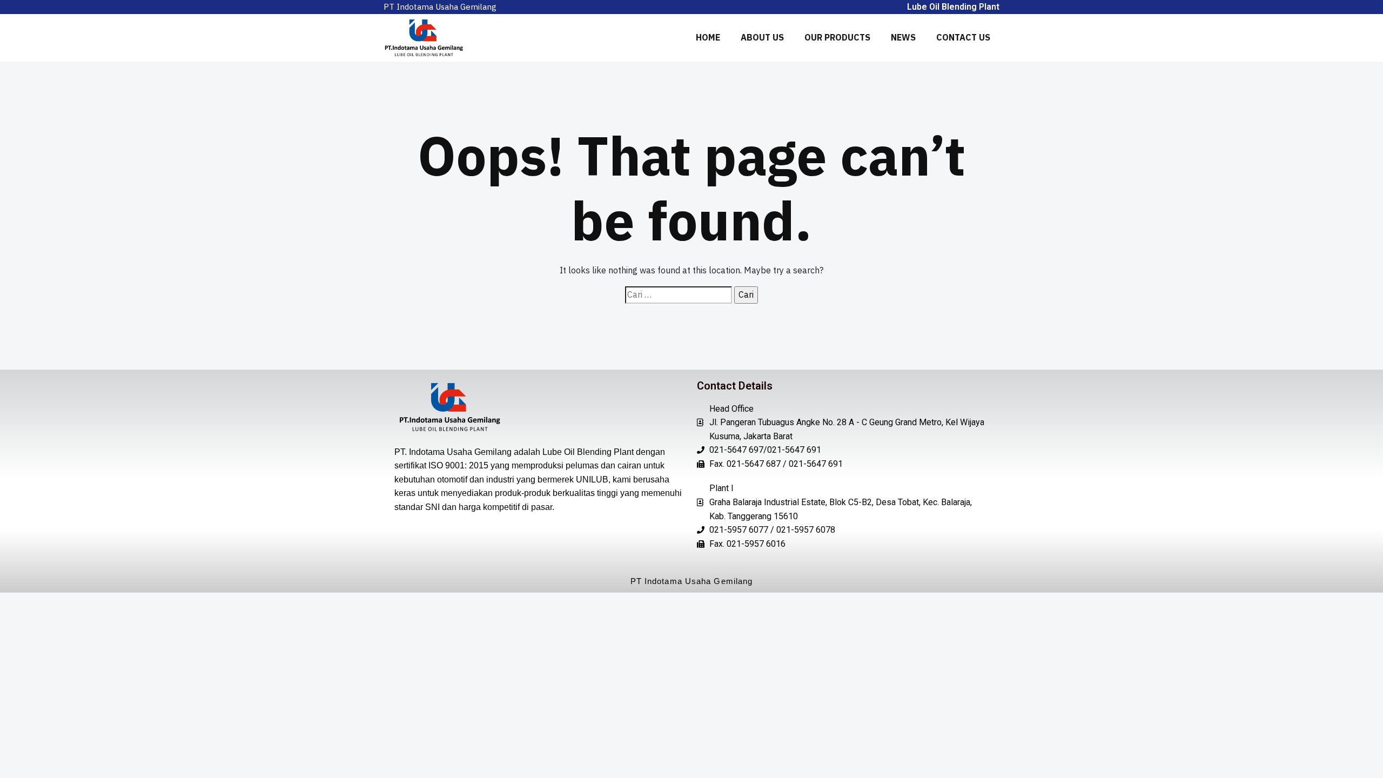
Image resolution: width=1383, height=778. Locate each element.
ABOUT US (762, 37)
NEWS (903, 37)
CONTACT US (963, 37)
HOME (708, 37)
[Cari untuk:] (678, 295)
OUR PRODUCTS (837, 37)
